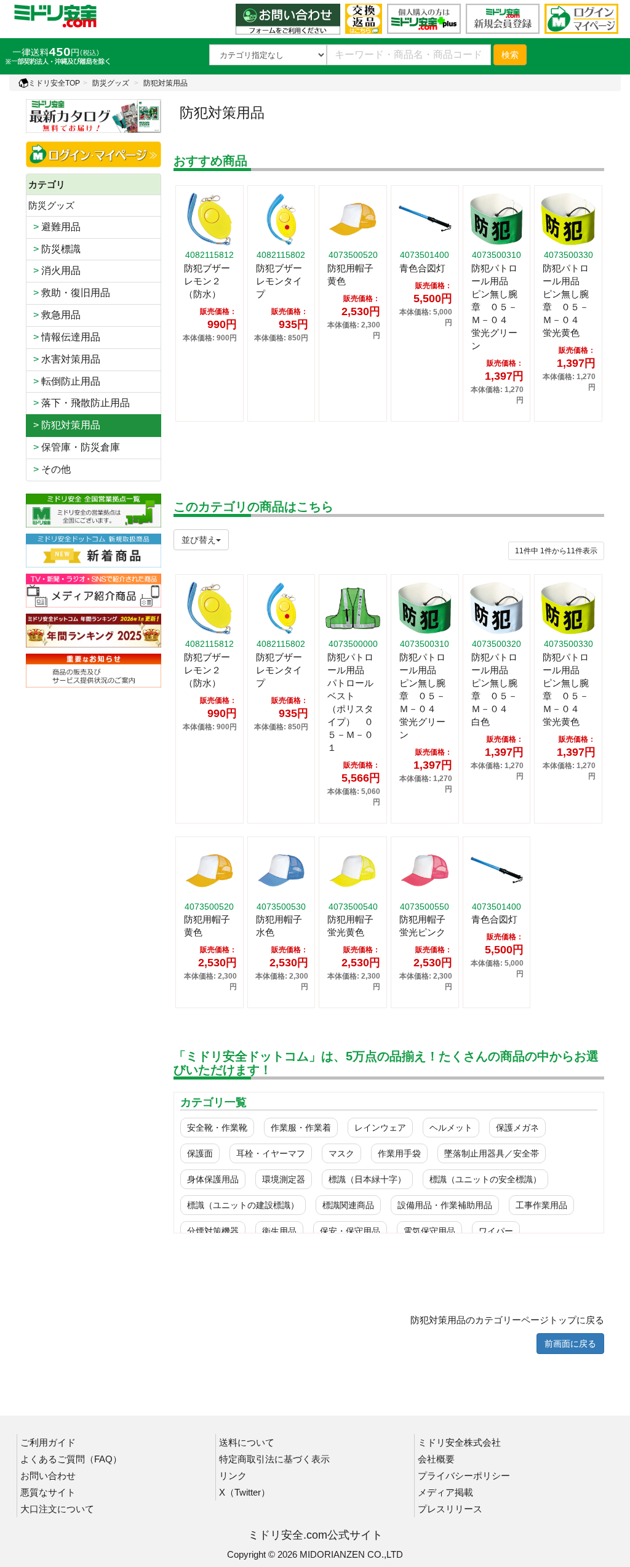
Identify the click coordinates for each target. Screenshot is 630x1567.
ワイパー (496, 1231)
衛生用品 (279, 1231)
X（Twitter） (244, 1492)
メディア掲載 (445, 1492)
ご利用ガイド (48, 1442)
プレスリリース (450, 1509)
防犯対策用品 (165, 83)
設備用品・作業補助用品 (444, 1205)
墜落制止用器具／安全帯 (491, 1153)
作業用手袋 (399, 1153)
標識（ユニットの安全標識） (485, 1179)
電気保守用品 (429, 1231)
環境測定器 (283, 1179)
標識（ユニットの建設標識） (243, 1205)
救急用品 (54, 315)
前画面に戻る (570, 1344)
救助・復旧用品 (69, 292)
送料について (246, 1442)
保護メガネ (517, 1127)
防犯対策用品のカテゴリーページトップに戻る (507, 1320)
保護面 (200, 1153)
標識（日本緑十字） (367, 1179)
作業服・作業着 (301, 1127)
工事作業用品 (541, 1205)
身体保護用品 (213, 1179)
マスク (341, 1153)
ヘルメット (450, 1127)
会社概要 (436, 1459)
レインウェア (380, 1127)
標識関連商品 (348, 1205)
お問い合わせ (48, 1475)
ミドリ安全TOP (54, 83)
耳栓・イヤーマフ (270, 1153)
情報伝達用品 (64, 337)
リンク (233, 1475)
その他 (49, 469)
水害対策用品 (64, 359)
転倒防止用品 (64, 381)
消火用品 (54, 270)
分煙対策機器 (213, 1231)
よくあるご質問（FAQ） (71, 1459)
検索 (510, 55)
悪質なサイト (48, 1492)
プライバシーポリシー (464, 1475)
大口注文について (57, 1509)
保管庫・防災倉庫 (74, 447)
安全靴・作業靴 (217, 1127)
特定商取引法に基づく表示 (274, 1459)
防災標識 (54, 249)
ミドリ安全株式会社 (459, 1442)
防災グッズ (110, 83)
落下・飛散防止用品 (79, 403)
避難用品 (54, 227)
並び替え (198, 540)
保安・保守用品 (350, 1231)
